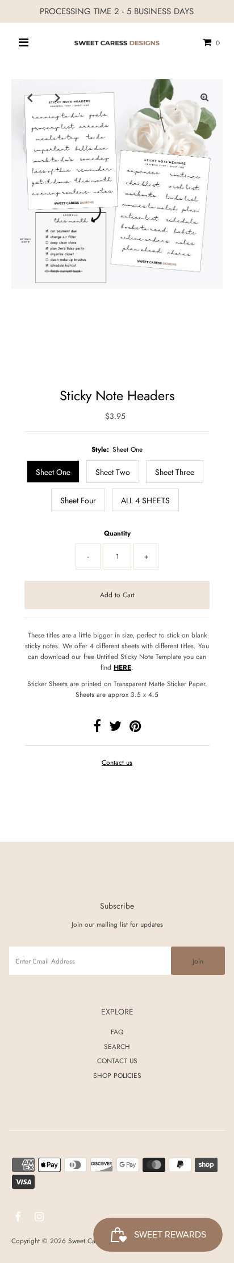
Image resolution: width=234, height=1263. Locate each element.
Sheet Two (112, 472)
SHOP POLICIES (117, 1075)
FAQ (117, 1032)
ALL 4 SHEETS (145, 500)
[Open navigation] (24, 42)
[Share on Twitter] (115, 728)
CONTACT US (117, 1060)
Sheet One (53, 472)
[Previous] (29, 97)
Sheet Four (78, 500)
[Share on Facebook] (97, 728)
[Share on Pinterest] (135, 728)
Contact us (117, 763)
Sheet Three (174, 472)
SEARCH (117, 1046)
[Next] (57, 97)
